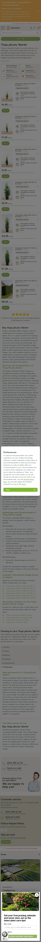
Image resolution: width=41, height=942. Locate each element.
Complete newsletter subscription (20, 936)
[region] (20, 471)
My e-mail (7, 924)
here (24, 484)
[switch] (5, 938)
